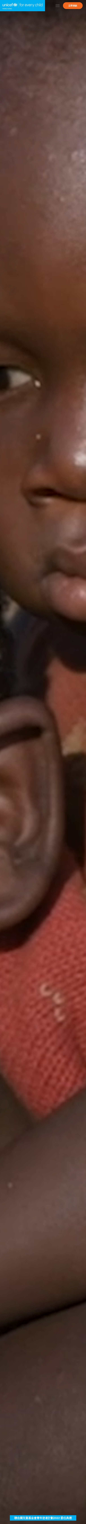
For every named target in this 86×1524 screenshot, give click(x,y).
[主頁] (22, 5)
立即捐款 (72, 5)
